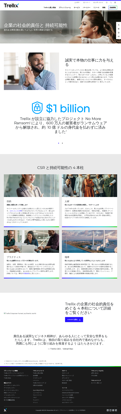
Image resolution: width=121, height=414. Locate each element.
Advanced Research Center (70, 392)
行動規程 (26, 273)
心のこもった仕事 (16, 211)
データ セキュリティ (9, 388)
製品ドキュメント (67, 375)
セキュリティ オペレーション (12, 397)
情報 (103, 7)
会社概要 (35, 375)
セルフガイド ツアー (67, 402)
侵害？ (78, 2)
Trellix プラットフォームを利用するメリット (16, 375)
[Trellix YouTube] (110, 410)
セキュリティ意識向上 (68, 397)
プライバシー (63, 410)
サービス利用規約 (80, 410)
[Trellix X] (113, 410)
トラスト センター (67, 400)
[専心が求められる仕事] (116, 410)
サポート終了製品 (67, 380)
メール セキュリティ (9, 395)
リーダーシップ (37, 378)
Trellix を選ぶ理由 (50, 7)
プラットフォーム (65, 7)
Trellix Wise (7, 378)
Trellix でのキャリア (38, 383)
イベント (35, 402)
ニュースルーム (37, 392)
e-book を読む (72, 319)
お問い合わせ (99, 2)
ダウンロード (65, 378)
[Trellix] (5, 409)
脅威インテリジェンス (10, 392)
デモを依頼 (94, 375)
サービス (77, 7)
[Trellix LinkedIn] (108, 410)
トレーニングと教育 (67, 395)
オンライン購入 (95, 383)
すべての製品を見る (9, 400)
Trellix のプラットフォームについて (14, 373)
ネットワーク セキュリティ (11, 390)
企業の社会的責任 (38, 385)
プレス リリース (37, 395)
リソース (96, 7)
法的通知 (71, 410)
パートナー (86, 7)
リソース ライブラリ (67, 390)
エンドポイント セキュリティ (12, 385)
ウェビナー (36, 400)
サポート (87, 2)
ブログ (35, 397)
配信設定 (64, 383)
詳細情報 (113, 7)
